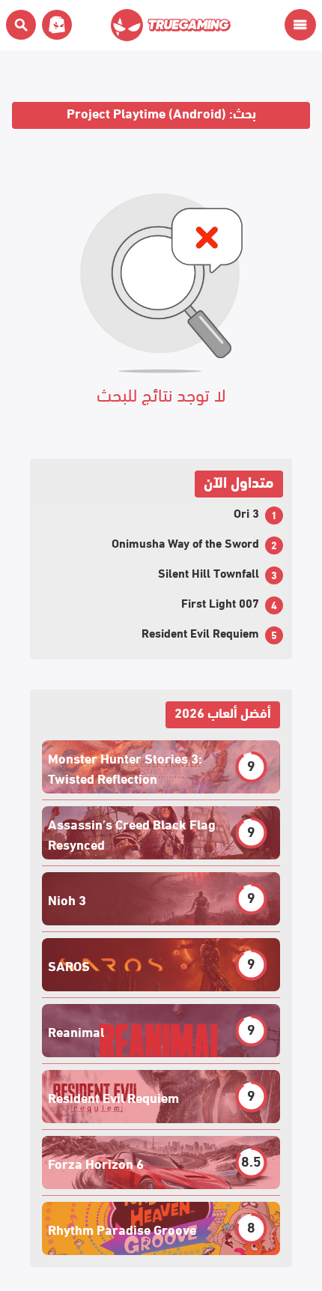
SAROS (69, 965)
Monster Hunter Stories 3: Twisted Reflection (125, 767)
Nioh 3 (67, 899)
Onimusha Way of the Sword (185, 542)
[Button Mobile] (300, 24)
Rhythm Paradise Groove (122, 1228)
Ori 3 (246, 512)
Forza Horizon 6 (96, 1162)
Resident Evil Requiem (200, 632)
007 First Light (220, 602)
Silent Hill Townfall (208, 572)
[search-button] (21, 25)
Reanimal (76, 1031)
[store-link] (54, 25)
